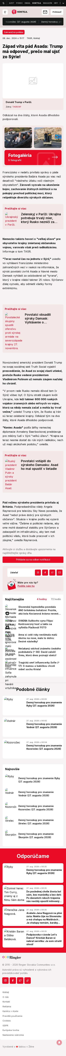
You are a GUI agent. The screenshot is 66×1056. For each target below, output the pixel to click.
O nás (6, 997)
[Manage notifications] (59, 1042)
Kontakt (6, 1001)
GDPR (5, 1025)
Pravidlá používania (12, 1016)
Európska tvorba (11, 1030)
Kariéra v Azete (10, 1011)
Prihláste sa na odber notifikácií (33, 559)
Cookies (7, 1020)
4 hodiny (42, 599)
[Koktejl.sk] (19, 12)
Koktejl (6, 992)
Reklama (7, 1006)
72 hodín (56, 599)
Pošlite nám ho (26, 586)
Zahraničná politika (13, 32)
